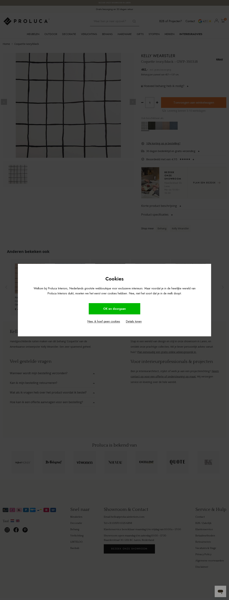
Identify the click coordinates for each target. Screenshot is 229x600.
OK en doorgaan (114, 309)
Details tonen (134, 321)
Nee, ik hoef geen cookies (103, 321)
